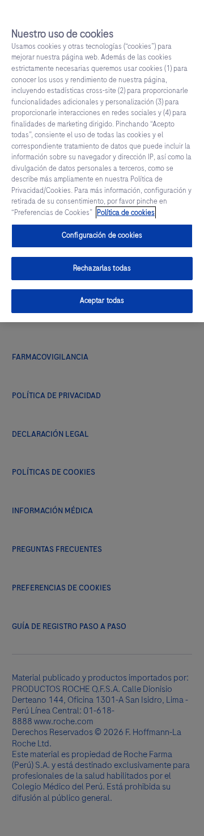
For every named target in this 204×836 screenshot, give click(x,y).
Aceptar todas (102, 300)
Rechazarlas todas (102, 268)
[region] (102, 161)
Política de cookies (126, 213)
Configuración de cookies (102, 235)
